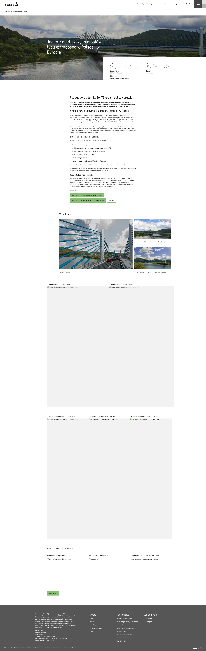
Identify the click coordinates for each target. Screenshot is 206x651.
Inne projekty (53, 593)
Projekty (149, 4)
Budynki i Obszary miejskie (124, 618)
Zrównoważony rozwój (170, 4)
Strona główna (8, 11)
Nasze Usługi (140, 4)
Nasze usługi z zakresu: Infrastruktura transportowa (87, 195)
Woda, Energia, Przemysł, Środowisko (127, 622)
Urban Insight (93, 625)
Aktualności (157, 4)
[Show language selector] (204, 2)
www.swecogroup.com (56, 627)
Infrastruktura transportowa (125, 625)
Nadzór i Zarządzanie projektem (126, 628)
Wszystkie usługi (121, 641)
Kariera (181, 4)
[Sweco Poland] (12, 4)
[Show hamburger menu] (198, 4)
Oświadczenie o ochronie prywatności (22, 647)
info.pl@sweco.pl (52, 636)
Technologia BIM (121, 631)
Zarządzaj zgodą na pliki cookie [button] (69, 647)
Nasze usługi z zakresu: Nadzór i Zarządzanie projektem (88, 200)
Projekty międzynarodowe (124, 634)
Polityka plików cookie (38, 647)
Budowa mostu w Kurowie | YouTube (119, 78)
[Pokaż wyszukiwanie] (204, 6)
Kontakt (188, 4)
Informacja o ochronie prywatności (52, 647)
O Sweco (91, 618)
